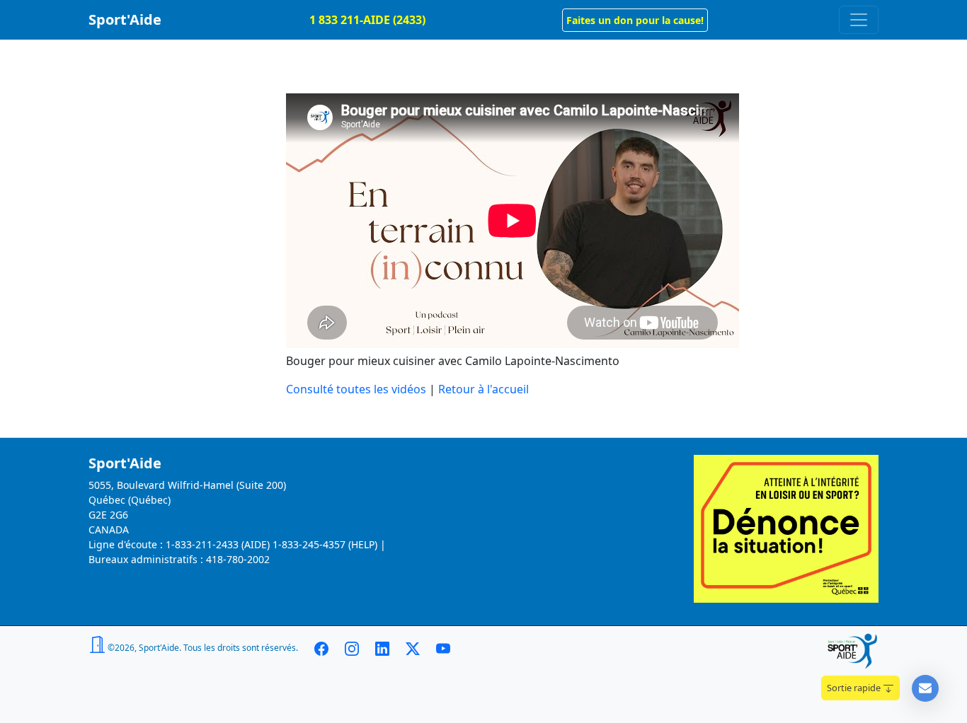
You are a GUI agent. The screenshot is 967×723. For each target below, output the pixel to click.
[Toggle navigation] (859, 20)
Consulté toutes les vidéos (356, 389)
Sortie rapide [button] (855, 687)
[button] (635, 20)
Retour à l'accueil (483, 389)
